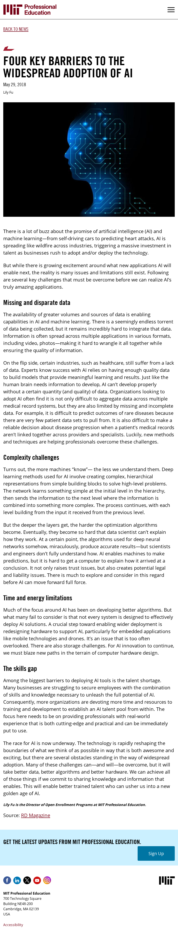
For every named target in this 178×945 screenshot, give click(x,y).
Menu (171, 10)
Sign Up (156, 853)
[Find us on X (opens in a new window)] (27, 881)
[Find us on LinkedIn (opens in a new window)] (17, 881)
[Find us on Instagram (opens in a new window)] (47, 881)
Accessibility (13, 924)
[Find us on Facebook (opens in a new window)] (7, 881)
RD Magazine (35, 815)
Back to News (15, 29)
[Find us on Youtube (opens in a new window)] (37, 881)
